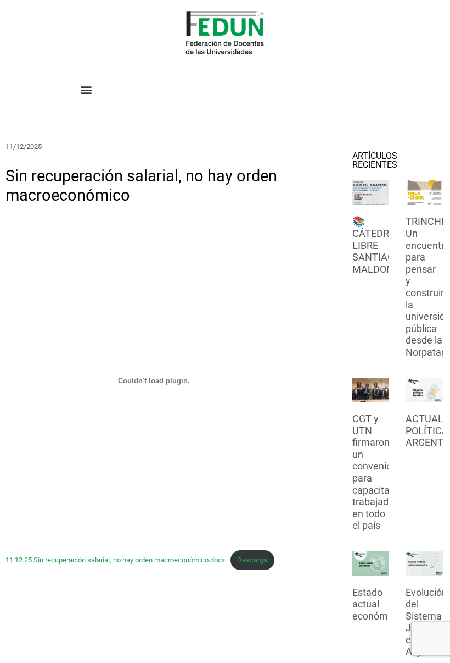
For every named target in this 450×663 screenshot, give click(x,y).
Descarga (252, 560)
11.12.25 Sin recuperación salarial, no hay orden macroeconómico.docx (115, 560)
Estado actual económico (376, 604)
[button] (86, 89)
